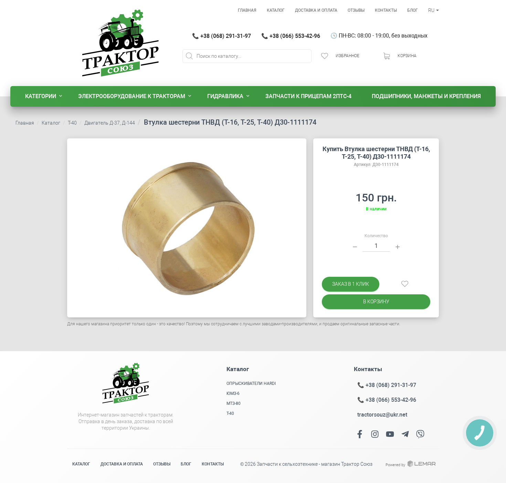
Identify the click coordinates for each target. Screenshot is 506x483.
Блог (412, 10)
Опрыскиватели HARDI (251, 383)
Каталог (276, 10)
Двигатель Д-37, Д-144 (109, 123)
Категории (40, 96)
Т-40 (72, 123)
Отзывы (356, 10)
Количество (376, 235)
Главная (247, 10)
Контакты (386, 10)
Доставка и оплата (316, 10)
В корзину (376, 301)
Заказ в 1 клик (350, 284)
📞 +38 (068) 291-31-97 (221, 36)
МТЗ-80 (233, 403)
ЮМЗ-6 (233, 393)
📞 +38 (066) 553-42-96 (290, 36)
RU (431, 10)
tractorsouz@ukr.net (382, 414)
